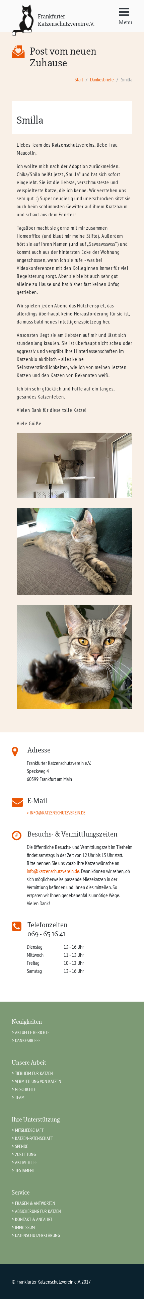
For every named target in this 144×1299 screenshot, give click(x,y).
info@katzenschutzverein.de (57, 812)
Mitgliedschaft (29, 1130)
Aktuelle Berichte (32, 1032)
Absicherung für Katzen (38, 1211)
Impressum (25, 1227)
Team (19, 1097)
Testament (25, 1170)
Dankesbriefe (102, 79)
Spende (21, 1146)
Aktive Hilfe (26, 1162)
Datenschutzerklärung (37, 1235)
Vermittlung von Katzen (38, 1081)
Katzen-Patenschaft (34, 1138)
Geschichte (25, 1089)
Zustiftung (25, 1154)
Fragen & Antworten (35, 1203)
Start (79, 79)
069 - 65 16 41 (46, 934)
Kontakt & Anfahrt (33, 1219)
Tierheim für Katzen (34, 1073)
